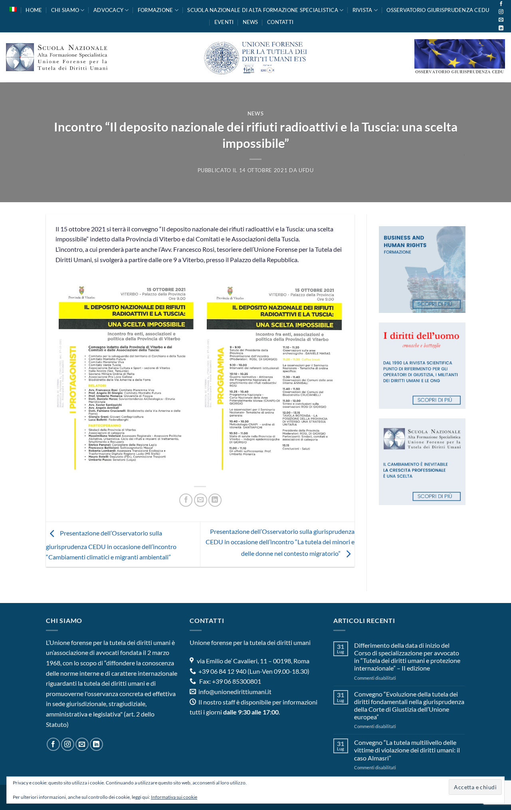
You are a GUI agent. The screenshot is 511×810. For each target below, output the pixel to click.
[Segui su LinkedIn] (501, 28)
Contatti (280, 22)
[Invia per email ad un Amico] (200, 500)
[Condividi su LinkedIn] (215, 500)
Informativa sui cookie (174, 797)
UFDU (306, 170)
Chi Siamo (65, 10)
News (250, 22)
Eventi (224, 22)
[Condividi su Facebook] (185, 500)
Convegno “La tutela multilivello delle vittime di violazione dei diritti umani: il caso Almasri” (407, 749)
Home (34, 10)
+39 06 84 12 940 (221, 671)
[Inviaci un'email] (501, 20)
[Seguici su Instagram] (501, 12)
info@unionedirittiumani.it (234, 691)
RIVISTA (362, 10)
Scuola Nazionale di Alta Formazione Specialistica (262, 10)
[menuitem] (13, 9)
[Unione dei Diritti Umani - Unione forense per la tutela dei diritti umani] (255, 57)
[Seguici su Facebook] (501, 4)
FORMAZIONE (155, 10)
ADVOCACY (108, 10)
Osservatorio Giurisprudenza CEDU (437, 10)
